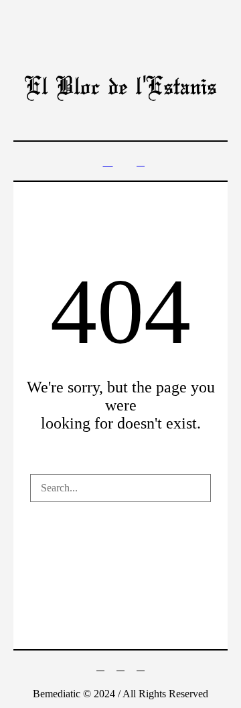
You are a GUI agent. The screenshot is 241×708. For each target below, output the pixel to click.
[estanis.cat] (120, 88)
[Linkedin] (141, 667)
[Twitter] (100, 667)
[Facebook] (120, 667)
